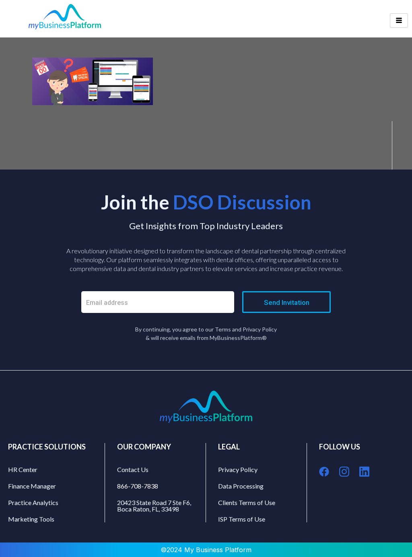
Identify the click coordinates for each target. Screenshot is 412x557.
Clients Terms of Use (246, 502)
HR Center (22, 469)
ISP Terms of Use (241, 519)
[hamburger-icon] (399, 20)
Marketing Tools (31, 519)
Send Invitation (286, 302)
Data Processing (241, 486)
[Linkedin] (364, 471)
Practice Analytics (33, 502)
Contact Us (132, 469)
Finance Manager (32, 486)
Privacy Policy (238, 469)
